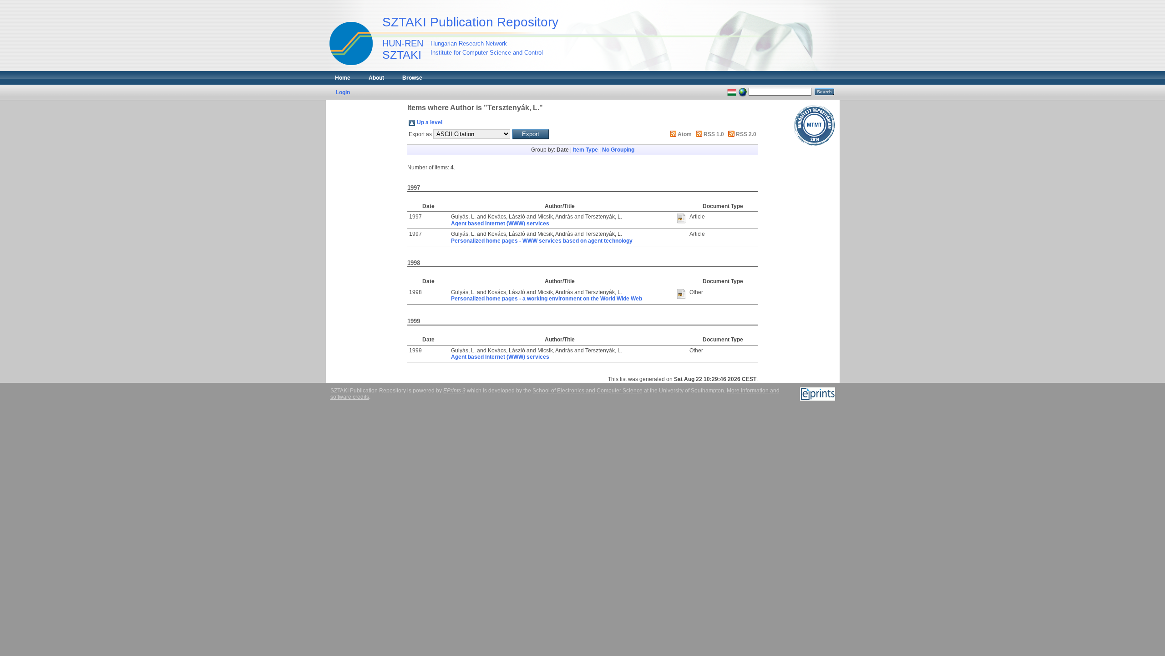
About (376, 78)
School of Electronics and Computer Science (587, 390)
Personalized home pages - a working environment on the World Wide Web (546, 298)
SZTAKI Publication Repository (470, 22)
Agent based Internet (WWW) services (500, 223)
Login (343, 92)
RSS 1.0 (714, 134)
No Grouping (618, 150)
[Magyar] (731, 91)
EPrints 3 (454, 390)
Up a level (429, 122)
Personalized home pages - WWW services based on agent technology (542, 241)
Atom (685, 134)
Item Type (585, 150)
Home (342, 78)
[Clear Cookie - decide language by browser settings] (742, 91)
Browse (412, 78)
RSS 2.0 (746, 134)
